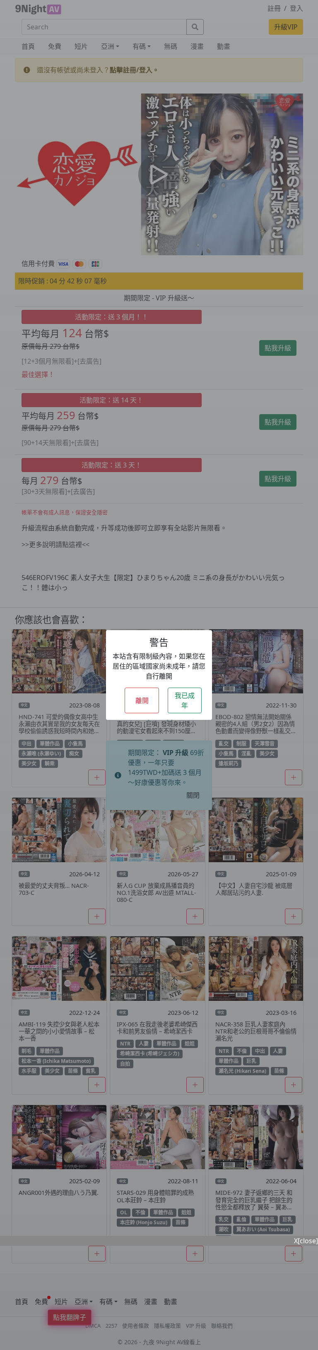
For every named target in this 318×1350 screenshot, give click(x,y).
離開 (142, 700)
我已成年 (185, 700)
